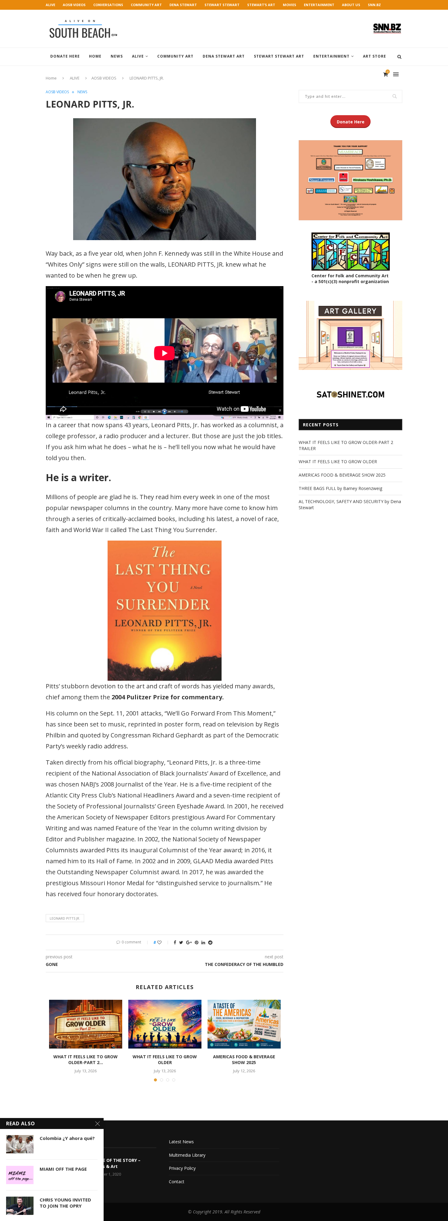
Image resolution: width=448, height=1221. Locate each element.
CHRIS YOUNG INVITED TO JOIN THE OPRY (65, 1203)
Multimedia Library (187, 1155)
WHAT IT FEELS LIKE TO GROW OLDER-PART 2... (85, 1060)
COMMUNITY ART (146, 4)
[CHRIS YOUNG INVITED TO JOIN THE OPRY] (20, 1206)
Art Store (374, 56)
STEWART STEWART (222, 4)
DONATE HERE (65, 56)
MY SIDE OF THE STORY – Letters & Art (114, 1163)
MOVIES (289, 4)
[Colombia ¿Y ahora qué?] (20, 1144)
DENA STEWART (183, 4)
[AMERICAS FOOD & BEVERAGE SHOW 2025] (244, 1024)
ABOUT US (351, 4)
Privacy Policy (182, 1168)
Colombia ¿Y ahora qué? (67, 1138)
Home (95, 56)
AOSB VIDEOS (74, 4)
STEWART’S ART (261, 4)
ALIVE (50, 4)
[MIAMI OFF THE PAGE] (20, 1175)
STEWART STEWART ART (279, 56)
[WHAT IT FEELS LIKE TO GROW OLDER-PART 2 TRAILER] (85, 1024)
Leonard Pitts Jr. (65, 918)
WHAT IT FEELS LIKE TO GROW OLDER (165, 1060)
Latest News (181, 1142)
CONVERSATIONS (108, 4)
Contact (176, 1181)
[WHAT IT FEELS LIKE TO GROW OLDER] (164, 1024)
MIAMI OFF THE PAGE (63, 1169)
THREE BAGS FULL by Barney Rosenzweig (340, 488)
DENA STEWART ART (224, 56)
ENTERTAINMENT (319, 4)
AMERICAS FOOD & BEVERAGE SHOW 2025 (244, 1060)
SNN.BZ (374, 4)
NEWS (117, 56)
